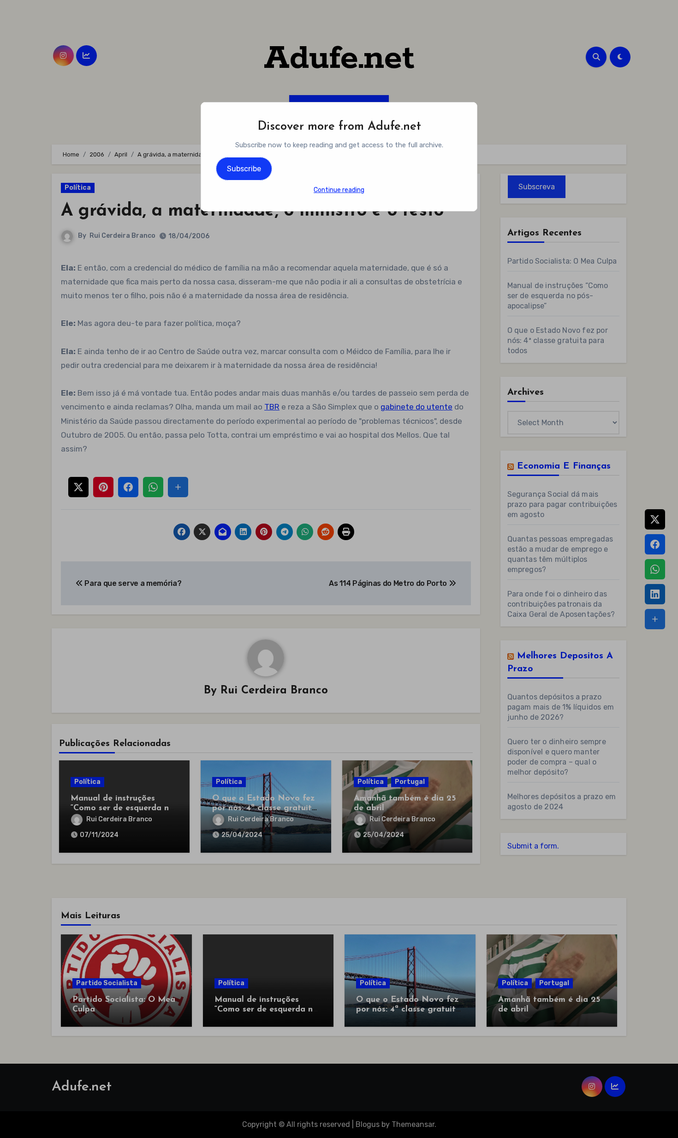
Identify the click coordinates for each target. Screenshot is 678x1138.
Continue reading (339, 190)
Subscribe (244, 168)
